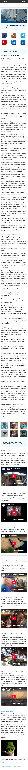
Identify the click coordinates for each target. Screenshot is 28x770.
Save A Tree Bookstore (7, 711)
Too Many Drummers (20, 459)
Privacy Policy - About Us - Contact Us (12, 763)
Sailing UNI (4, 1)
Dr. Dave (3, 416)
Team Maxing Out (5, 605)
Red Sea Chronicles (13, 464)
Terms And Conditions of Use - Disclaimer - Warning (13, 767)
